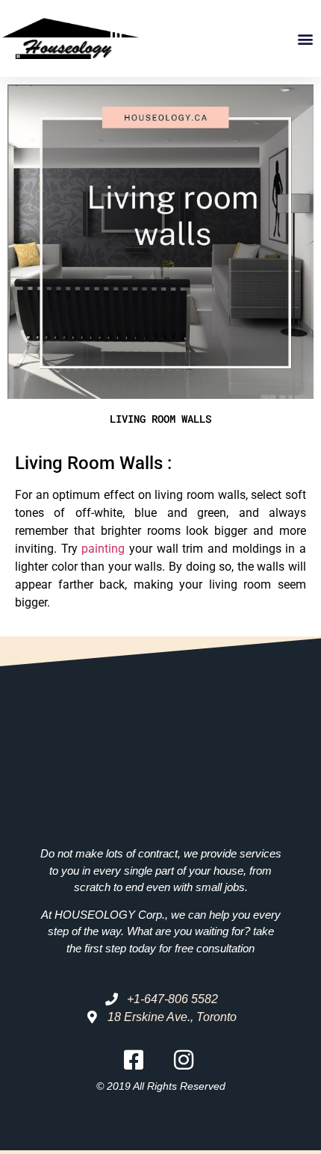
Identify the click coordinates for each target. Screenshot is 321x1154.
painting (103, 549)
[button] (305, 38)
